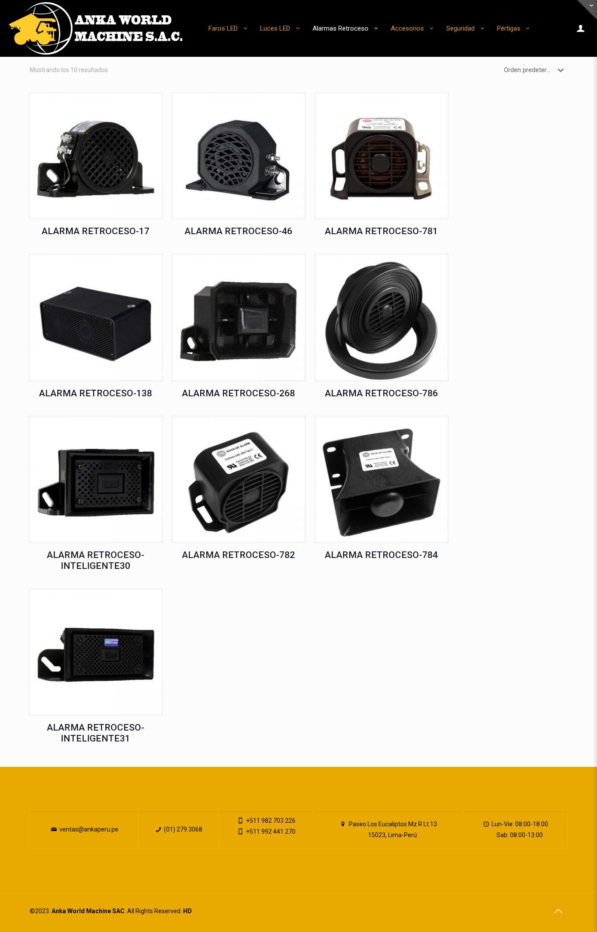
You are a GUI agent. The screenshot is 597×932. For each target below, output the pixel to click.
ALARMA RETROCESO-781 (381, 231)
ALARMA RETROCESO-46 (238, 231)
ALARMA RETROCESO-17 (95, 231)
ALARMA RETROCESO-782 (238, 555)
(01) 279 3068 (182, 829)
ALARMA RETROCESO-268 (238, 393)
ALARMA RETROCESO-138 (95, 393)
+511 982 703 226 (270, 820)
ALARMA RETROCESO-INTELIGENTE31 (95, 733)
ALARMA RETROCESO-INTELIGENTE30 (95, 560)
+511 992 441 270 (270, 831)
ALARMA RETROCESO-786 (381, 393)
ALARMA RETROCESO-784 (381, 555)
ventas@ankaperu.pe (88, 829)
